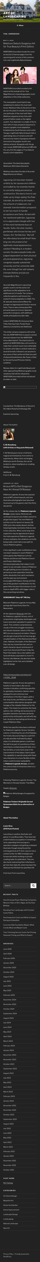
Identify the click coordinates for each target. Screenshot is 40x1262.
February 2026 (9, 958)
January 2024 (8, 1050)
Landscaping (8, 1219)
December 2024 (9, 1000)
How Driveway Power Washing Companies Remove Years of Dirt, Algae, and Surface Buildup (19, 903)
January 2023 (8, 1101)
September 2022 (10, 1119)
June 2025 (7, 986)
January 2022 (8, 1156)
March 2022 (8, 1147)
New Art (6, 1228)
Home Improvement (11, 1210)
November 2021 (9, 1165)
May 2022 (7, 1138)
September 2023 (10, 1069)
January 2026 (8, 963)
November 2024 (9, 1004)
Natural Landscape (10, 1224)
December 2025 (9, 968)
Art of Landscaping (14, 15)
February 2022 (9, 1151)
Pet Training (8, 1183)
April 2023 (7, 1087)
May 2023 (7, 1082)
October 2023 (8, 1064)
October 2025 (8, 972)
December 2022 (9, 1106)
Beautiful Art (8, 1201)
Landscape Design (10, 1214)
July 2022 (7, 1128)
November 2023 (9, 1060)
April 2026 (7, 954)
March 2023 (8, 1092)
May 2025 (7, 990)
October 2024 (8, 1009)
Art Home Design (10, 1196)
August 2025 (8, 977)
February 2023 (9, 1096)
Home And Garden (10, 1205)
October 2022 (8, 1115)
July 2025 (7, 981)
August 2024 (8, 1018)
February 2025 (9, 995)
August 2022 (8, 1124)
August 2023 (8, 1073)
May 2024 (7, 1032)
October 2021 (8, 1170)
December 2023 (9, 1055)
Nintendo (20, 614)
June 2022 (7, 1133)
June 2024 (7, 1027)
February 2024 (9, 1046)
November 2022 (9, 1110)
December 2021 (9, 1161)
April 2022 (7, 1142)
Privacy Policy (8, 1254)
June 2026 (7, 949)
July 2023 (7, 1078)
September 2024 (10, 1014)
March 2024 (8, 1041)
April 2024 (7, 1036)
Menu (21, 25)
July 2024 (7, 1023)
